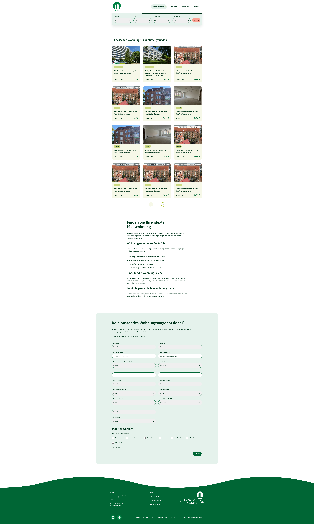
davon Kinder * (163, 371)
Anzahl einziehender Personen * (120, 371)
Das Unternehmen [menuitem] (156, 500)
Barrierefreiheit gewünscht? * (120, 389)
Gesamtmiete (177, 16)
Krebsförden (151, 438)
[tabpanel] (157, 19)
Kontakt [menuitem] (196, 6)
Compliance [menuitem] (168, 517)
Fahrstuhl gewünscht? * (165, 380)
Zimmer (136, 16)
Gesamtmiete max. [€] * (165, 352)
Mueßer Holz (178, 438)
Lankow (164, 438)
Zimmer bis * (162, 343)
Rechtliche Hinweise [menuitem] (157, 517)
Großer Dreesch (134, 438)
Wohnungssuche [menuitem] (155, 504)
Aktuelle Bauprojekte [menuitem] (157, 496)
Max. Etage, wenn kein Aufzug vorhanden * (123, 361)
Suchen (196, 20)
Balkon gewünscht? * (118, 380)
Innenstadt (118, 438)
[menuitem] (159, 6)
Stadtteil (117, 16)
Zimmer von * (116, 343)
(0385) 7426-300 (119, 504)
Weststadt (118, 443)
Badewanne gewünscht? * (166, 389)
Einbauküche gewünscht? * (119, 408)
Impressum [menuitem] (137, 517)
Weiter (197, 453)
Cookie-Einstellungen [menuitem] (180, 517)
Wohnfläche (157, 16)
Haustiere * (162, 361)
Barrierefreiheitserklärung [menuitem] (195, 517)
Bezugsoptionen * (117, 417)
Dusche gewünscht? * (118, 398)
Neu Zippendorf (195, 438)
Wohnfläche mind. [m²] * (119, 352)
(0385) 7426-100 (117, 506)
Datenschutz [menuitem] (146, 517)
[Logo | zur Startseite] (117, 6)
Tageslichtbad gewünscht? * (166, 398)
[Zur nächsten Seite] (163, 204)
